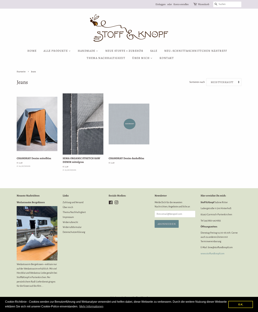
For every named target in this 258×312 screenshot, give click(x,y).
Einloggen (161, 4)
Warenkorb (203, 4)
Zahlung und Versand (73, 202)
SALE (153, 51)
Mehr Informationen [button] (91, 306)
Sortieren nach (197, 82)
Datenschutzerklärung (74, 232)
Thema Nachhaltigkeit (106, 58)
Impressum (68, 217)
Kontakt (167, 58)
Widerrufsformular (72, 227)
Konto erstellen (181, 4)
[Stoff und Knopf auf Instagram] (116, 203)
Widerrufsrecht (70, 222)
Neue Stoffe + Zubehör (124, 51)
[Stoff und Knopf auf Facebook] (111, 203)
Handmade (87, 51)
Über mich (141, 58)
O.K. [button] (240, 304)
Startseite (21, 71)
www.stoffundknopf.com (212, 253)
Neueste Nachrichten (28, 195)
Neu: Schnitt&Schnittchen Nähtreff (195, 51)
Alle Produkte (56, 51)
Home (32, 51)
